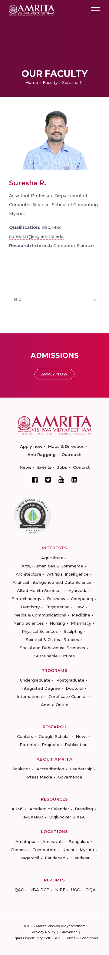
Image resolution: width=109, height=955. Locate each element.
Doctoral (74, 688)
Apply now (31, 446)
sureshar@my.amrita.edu (36, 236)
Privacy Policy (43, 932)
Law (79, 606)
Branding (84, 808)
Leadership (81, 768)
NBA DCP (39, 889)
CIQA (90, 889)
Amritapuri (26, 841)
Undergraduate (35, 680)
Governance (70, 777)
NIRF (60, 889)
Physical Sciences (40, 631)
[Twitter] (48, 480)
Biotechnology (26, 598)
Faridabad (55, 857)
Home (31, 82)
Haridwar (80, 857)
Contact (81, 467)
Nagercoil (29, 857)
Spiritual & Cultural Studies (52, 639)
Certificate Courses (68, 696)
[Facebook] (35, 480)
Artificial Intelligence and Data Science (52, 582)
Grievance (69, 932)
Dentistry (30, 606)
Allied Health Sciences (40, 590)
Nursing (57, 623)
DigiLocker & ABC (67, 817)
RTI (57, 938)
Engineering (57, 606)
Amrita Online (54, 704)
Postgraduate (70, 680)
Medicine (81, 615)
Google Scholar (54, 736)
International (30, 696)
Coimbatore (44, 849)
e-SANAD (33, 817)
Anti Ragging (42, 454)
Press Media (39, 777)
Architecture (28, 574)
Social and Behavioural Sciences (52, 647)
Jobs (62, 467)
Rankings (21, 768)
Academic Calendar (49, 808)
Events (44, 467)
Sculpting (73, 631)
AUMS (18, 808)
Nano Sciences (28, 623)
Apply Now (54, 374)
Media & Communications (40, 615)
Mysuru (87, 849)
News (25, 467)
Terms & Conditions (81, 938)
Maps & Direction (66, 446)
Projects (50, 744)
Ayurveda (78, 590)
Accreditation (50, 768)
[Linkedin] (74, 480)
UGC (75, 889)
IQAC (18, 889)
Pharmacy (81, 623)
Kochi (68, 849)
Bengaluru (78, 841)
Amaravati (52, 841)
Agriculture (52, 557)
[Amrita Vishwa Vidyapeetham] (31, 10)
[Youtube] (61, 479)
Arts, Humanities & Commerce (52, 565)
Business (56, 598)
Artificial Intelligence (68, 574)
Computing (82, 598)
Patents (28, 744)
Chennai (19, 849)
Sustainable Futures (54, 655)
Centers (25, 736)
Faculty (50, 82)
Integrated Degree (40, 688)
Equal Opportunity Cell (31, 938)
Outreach (71, 454)
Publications (77, 744)
